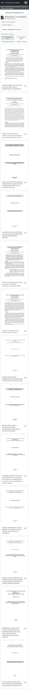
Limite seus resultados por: (14, 13)
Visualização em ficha (8, 37)
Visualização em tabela (22, 37)
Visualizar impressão (8, 34)
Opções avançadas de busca (12, 29)
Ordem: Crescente (22, 41)
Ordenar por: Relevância (8, 41)
